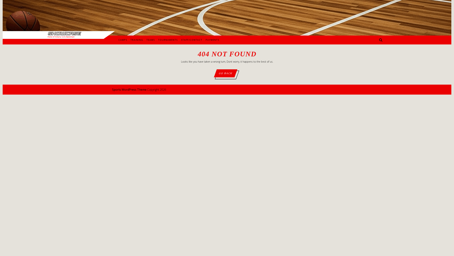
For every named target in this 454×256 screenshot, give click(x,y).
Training (137, 39)
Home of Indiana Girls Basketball (61, 37)
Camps (122, 39)
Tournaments (168, 39)
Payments (212, 39)
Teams (150, 39)
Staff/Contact (191, 39)
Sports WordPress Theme (129, 90)
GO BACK (227, 74)
